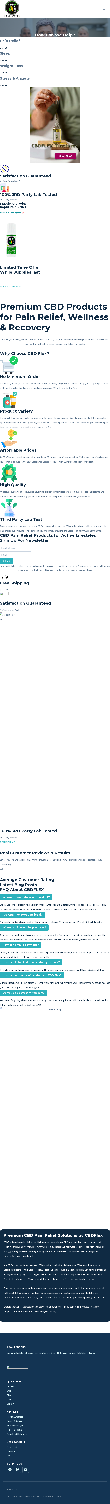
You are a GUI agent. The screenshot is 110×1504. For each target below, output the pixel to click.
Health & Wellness (15, 1416)
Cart (9, 1455)
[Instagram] (18, 1470)
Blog (9, 1395)
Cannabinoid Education (17, 1434)
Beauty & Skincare (15, 1421)
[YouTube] (25, 1470)
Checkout (11, 1451)
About (9, 1399)
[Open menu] (104, 8)
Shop (9, 1390)
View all (3, 48)
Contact (10, 1403)
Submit (6, 561)
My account (12, 1447)
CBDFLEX (11, 1386)
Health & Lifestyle (15, 1425)
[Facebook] (10, 1470)
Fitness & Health (14, 1429)
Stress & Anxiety (15, 78)
